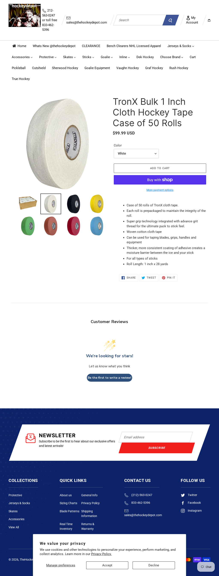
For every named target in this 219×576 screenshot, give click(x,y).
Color (118, 145)
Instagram (194, 510)
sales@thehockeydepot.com (86, 22)
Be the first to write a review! (109, 378)
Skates (13, 511)
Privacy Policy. (101, 554)
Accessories (16, 519)
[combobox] (139, 20)
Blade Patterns (69, 511)
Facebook (194, 502)
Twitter (192, 495)
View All (14, 527)
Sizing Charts (68, 503)
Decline (153, 565)
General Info (89, 495)
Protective (15, 495)
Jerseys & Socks (19, 503)
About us (66, 495)
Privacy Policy (90, 503)
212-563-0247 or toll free (49, 20)
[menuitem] (19, 46)
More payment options (159, 190)
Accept (107, 565)
